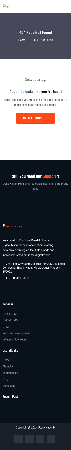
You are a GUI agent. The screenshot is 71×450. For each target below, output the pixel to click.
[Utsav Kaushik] (6, 6)
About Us (8, 366)
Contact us (9, 385)
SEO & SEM (10, 314)
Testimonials (10, 373)
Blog (5, 379)
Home (22, 40)
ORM (6, 326)
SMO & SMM (10, 320)
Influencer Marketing (15, 339)
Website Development (16, 333)
